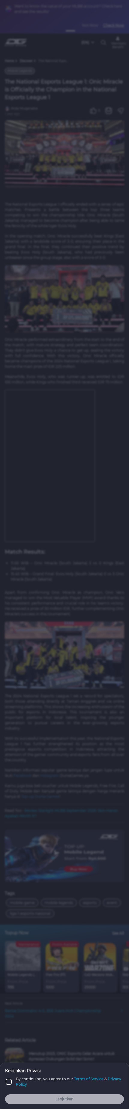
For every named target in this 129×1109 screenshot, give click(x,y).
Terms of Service (89, 1079)
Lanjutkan (65, 1099)
